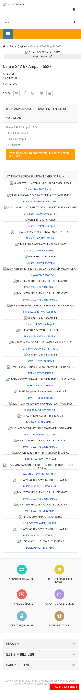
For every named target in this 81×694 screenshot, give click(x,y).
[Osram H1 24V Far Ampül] (40, 219)
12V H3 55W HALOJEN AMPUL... (40, 287)
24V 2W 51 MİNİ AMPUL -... (40, 422)
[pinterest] (41, 93)
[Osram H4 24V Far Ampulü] (40, 317)
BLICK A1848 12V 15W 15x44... (41, 459)
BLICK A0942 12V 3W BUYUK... (40, 336)
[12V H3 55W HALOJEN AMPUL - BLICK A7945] (40, 281)
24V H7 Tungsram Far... (40, 397)
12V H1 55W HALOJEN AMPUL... (40, 510)
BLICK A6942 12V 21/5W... (40, 547)
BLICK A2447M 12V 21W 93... (40, 410)
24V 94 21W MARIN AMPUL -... (40, 250)
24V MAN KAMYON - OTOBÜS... (40, 474)
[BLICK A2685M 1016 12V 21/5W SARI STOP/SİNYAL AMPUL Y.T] (40, 268)
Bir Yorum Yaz (10, 84)
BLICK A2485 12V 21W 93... (41, 238)
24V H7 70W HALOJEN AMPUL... (40, 498)
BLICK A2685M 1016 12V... (40, 275)
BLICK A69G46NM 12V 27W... (40, 434)
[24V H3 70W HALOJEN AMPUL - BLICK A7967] (40, 293)
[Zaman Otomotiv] (14, 4)
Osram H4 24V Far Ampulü (40, 324)
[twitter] (16, 93)
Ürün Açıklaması (18, 109)
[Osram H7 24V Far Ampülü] (40, 354)
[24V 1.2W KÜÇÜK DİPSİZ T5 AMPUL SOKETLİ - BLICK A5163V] (40, 207)
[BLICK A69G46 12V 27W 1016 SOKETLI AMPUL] (40, 529)
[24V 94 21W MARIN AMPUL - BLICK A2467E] (40, 244)
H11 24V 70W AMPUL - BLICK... (40, 523)
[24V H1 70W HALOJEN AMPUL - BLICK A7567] (40, 440)
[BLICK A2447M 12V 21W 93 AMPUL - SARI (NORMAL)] (40, 403)
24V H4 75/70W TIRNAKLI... (40, 385)
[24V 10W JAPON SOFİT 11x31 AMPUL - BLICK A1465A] (40, 342)
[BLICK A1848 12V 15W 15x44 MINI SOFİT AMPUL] (40, 452)
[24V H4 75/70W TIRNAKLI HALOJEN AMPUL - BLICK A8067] (40, 379)
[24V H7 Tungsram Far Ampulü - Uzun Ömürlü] (40, 391)
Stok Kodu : (9, 74)
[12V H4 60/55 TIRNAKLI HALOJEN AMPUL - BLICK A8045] (40, 366)
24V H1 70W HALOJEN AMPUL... (40, 446)
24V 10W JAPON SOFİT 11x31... (40, 348)
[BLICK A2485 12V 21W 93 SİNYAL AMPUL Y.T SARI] (40, 231)
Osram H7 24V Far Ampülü (40, 360)
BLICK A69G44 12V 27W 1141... (40, 486)
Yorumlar (13, 118)
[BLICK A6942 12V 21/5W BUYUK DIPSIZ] (40, 541)
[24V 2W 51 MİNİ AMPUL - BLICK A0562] (40, 415)
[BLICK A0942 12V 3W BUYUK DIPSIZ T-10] (40, 330)
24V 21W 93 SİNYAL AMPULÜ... (40, 311)
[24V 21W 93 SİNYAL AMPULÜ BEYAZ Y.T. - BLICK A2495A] (40, 305)
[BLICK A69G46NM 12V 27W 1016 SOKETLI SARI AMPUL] (40, 428)
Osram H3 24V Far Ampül (41, 262)
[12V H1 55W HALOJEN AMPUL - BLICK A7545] (40, 504)
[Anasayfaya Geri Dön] (4, 46)
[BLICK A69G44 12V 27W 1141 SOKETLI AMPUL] (40, 480)
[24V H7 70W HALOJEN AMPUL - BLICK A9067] (40, 492)
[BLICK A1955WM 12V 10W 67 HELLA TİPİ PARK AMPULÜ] (40, 195)
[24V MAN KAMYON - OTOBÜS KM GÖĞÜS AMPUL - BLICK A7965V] (40, 465)
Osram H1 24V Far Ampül (41, 226)
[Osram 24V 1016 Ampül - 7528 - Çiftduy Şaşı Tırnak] (40, 182)
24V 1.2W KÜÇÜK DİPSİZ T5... (40, 213)
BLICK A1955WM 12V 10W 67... (40, 201)
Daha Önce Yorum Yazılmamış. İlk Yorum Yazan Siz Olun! (39, 154)
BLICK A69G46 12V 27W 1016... (40, 535)
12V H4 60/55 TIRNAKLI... (40, 373)
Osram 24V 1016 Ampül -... (40, 189)
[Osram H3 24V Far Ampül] (40, 256)
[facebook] (25, 93)
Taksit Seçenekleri (51, 109)
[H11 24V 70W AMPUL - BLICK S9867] (40, 516)
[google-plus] (33, 93)
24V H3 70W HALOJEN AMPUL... (40, 299)
